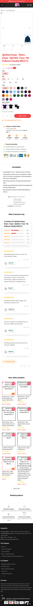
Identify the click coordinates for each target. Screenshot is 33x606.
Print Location (6, 102)
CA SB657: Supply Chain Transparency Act (12, 556)
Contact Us (4, 571)
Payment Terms (5, 566)
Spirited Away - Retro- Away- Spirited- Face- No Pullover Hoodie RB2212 (8, 424)
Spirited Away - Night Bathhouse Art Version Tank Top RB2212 (8, 473)
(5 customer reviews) (14, 64)
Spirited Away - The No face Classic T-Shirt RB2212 (23, 398)
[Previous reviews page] (21, 366)
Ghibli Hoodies (17, 199)
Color (3, 85)
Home (2, 10)
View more (16, 488)
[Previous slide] (3, 28)
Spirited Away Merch (19, 204)
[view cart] (31, 5)
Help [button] (30, 603)
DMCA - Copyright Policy (7, 554)
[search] (28, 5)
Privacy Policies (5, 551)
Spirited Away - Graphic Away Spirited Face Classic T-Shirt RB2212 (8, 398)
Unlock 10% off (3, 598)
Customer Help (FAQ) (6, 573)
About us (3, 546)
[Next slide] (29, 28)
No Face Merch (17, 201)
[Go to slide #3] (25, 48)
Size (3, 76)
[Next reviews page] (29, 366)
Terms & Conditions (6, 549)
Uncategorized (10, 10)
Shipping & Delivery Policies (8, 564)
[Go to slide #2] (16, 48)
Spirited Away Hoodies (19, 202)
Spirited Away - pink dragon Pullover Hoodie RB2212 (24, 424)
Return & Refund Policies (7, 569)
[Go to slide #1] (8, 48)
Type (3, 71)
